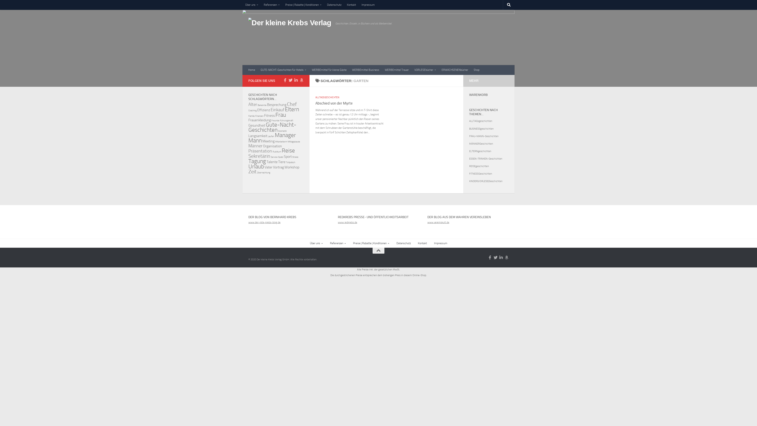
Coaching (252, 110)
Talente (272, 162)
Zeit (252, 172)
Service (274, 157)
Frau (280, 114)
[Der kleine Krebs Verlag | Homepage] (289, 27)
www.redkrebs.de (347, 222)
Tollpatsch (290, 162)
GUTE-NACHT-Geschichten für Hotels (282, 70)
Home (251, 70)
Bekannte (262, 105)
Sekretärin (259, 156)
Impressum (368, 5)
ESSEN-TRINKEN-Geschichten (485, 158)
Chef (292, 104)
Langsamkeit (257, 136)
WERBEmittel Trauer (397, 70)
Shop (476, 70)
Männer (255, 146)
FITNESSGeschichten (480, 173)
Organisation (272, 146)
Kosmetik (282, 131)
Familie (251, 116)
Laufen (271, 136)
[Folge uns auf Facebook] (285, 80)
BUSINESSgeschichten (481, 128)
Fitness (269, 116)
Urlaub (256, 166)
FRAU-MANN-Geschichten (484, 136)
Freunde (275, 120)
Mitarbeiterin (281, 141)
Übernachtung (263, 172)
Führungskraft (286, 120)
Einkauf (277, 109)
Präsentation (260, 151)
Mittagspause (294, 141)
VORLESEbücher (423, 70)
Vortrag (278, 167)
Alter (252, 104)
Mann (255, 140)
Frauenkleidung (259, 120)
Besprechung (276, 105)
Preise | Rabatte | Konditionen (302, 5)
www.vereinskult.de (438, 222)
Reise (288, 150)
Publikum (277, 151)
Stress (295, 157)
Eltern (292, 109)
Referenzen (270, 5)
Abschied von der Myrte (334, 103)
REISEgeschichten (479, 166)
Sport (288, 157)
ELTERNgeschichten (480, 151)
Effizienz (263, 110)
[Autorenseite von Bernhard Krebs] (302, 80)
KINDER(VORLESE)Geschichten (485, 181)
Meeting (268, 141)
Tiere (281, 162)
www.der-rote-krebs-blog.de (264, 222)
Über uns (250, 5)
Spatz (280, 157)
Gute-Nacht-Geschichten (272, 127)
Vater (268, 167)
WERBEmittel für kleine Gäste (329, 70)
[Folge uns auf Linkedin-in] (296, 80)
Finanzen (259, 116)
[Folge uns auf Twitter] (291, 80)
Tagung (257, 161)
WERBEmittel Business (365, 70)
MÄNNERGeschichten (481, 143)
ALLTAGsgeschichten (327, 97)
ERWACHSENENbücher (455, 70)
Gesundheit (256, 125)
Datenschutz (334, 5)
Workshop (291, 167)
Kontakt (351, 5)
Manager (285, 135)
